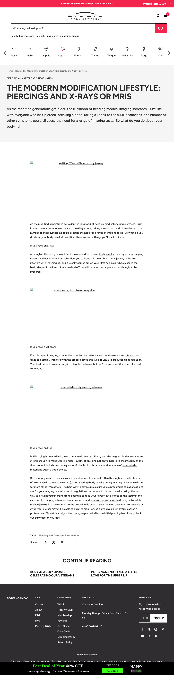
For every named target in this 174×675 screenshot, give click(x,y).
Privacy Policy (91, 661)
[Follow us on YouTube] (142, 636)
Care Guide (63, 631)
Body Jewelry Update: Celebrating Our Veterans (52, 573)
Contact (40, 604)
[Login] (158, 16)
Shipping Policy (66, 636)
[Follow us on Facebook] (142, 629)
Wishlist (62, 604)
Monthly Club (65, 609)
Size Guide (63, 626)
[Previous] (5, 53)
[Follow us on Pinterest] (162, 629)
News (18, 71)
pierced (67, 228)
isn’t (59, 228)
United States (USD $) (155, 3)
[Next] (168, 53)
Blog (37, 620)
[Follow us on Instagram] (155, 629)
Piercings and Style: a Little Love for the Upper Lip (114, 573)
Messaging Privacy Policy (115, 661)
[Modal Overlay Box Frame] (87, 668)
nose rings (34, 36)
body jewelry (106, 254)
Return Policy (65, 642)
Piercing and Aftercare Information (30, 78)
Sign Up (159, 618)
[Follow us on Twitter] (149, 629)
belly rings (46, 36)
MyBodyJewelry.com (87, 654)
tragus (75, 36)
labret (55, 36)
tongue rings (65, 36)
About (38, 609)
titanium (130, 355)
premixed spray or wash (104, 500)
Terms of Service (72, 661)
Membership (64, 615)
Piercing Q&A (43, 626)
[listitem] (40, 542)
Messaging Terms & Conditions (147, 661)
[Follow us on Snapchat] (155, 636)
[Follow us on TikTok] (149, 636)
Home (10, 71)
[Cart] (165, 16)
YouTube (55, 517)
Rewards (62, 620)
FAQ (37, 615)
